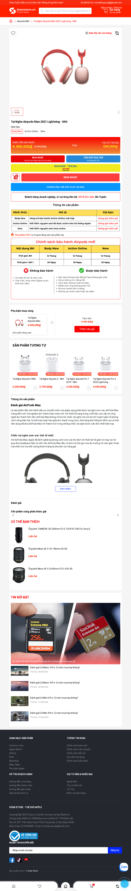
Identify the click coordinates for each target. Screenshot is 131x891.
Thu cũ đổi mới (74, 785)
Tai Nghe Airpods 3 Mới (24, 379)
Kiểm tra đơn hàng (76, 793)
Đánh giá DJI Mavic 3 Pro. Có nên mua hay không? (55, 667)
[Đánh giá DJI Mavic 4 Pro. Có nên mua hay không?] (19, 688)
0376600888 (27, 826)
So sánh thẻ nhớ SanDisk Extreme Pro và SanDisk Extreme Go (43, 661)
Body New (17, 131)
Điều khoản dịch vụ (18, 793)
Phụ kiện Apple (16, 768)
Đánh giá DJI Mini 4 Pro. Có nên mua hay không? (54, 713)
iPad (11, 757)
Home (65, 886)
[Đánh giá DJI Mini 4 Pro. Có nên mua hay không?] (19, 718)
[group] (65, 68)
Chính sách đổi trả (76, 753)
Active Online (31, 131)
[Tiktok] (19, 860)
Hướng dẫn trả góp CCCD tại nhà (65, 187)
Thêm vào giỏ (87, 329)
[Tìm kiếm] (42, 11)
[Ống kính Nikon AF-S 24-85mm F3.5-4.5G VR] (19, 575)
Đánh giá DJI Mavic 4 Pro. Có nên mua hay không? (55, 682)
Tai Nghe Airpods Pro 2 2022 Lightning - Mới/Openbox (104, 381)
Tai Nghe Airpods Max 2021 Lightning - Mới (35, 320)
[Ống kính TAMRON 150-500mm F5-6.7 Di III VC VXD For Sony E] (19, 535)
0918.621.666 (86, 196)
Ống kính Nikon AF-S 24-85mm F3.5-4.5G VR (50, 568)
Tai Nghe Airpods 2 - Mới (51, 379)
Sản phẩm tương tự (29, 345)
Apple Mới (72, 781)
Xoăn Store (33, 871)
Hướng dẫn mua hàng (20, 781)
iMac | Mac (14, 764)
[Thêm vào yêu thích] (13, 33)
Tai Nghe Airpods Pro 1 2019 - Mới (77, 380)
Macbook (14, 761)
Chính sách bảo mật (77, 745)
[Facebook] (11, 860)
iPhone (12, 753)
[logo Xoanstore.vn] (22, 10)
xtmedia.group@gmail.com (108, 2)
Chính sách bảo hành (77, 761)
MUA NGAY (70, 177)
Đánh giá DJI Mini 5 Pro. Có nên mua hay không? (54, 698)
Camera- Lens (16, 745)
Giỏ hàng (93, 885)
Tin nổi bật (20, 597)
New (43, 131)
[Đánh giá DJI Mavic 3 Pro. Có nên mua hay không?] (19, 672)
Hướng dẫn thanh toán (20, 785)
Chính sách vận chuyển (78, 749)
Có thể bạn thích (25, 522)
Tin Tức (71, 789)
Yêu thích (40, 886)
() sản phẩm (115, 12)
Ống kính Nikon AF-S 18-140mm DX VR (47, 549)
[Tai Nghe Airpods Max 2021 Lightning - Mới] (19, 323)
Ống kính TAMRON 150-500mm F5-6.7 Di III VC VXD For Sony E (59, 529)
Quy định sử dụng (76, 757)
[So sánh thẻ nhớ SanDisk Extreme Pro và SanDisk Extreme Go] (65, 633)
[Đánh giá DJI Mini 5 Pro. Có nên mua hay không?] (19, 703)
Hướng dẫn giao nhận (20, 789)
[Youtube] (26, 860)
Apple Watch (15, 749)
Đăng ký (114, 850)
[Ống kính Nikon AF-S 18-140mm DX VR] (19, 555)
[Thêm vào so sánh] (117, 33)
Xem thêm (65, 489)
